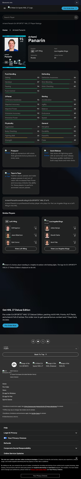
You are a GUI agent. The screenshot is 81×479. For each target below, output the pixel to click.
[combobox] (40, 348)
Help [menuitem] (6, 428)
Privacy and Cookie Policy (39, 469)
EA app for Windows (9, 393)
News (4, 390)
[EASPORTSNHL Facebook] (48, 341)
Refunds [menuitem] (7, 443)
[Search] (76, 17)
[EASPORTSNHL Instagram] (33, 341)
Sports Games (7, 400)
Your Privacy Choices (40, 476)
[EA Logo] (14, 365)
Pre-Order (6, 387)
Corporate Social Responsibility (17, 448)
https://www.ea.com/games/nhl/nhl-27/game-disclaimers (40, 406)
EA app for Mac (7, 396)
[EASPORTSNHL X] (43, 341)
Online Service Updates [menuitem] (14, 453)
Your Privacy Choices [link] (17, 438)
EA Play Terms (36, 413)
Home (5, 30)
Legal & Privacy (10, 433)
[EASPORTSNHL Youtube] (38, 341)
